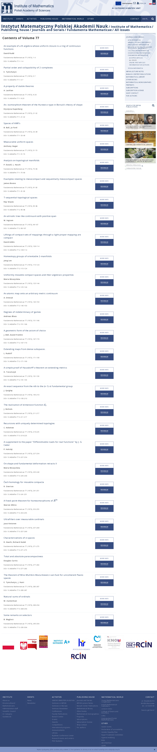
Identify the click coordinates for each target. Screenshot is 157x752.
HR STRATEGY (106, 743)
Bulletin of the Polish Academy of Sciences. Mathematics (140, 47)
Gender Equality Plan (109, 732)
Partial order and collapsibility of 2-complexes (28, 67)
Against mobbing (108, 738)
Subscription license (135, 90)
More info (104, 48)
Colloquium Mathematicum (138, 51)
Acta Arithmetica (134, 40)
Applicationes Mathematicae (138, 45)
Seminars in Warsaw (59, 706)
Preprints (130, 85)
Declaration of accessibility (112, 729)
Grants (54, 719)
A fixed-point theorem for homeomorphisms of (31, 500)
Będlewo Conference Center (63, 736)
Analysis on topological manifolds (21, 160)
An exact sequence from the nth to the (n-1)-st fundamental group (38, 386)
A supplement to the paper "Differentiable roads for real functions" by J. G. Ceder (43, 443)
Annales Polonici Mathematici (139, 42)
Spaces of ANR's (12, 123)
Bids (103, 740)
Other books (131, 80)
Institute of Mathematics (131, 26)
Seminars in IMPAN (59, 703)
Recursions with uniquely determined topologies (29, 423)
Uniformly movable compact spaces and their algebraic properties (39, 274)
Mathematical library (135, 77)
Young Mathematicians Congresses (110, 701)
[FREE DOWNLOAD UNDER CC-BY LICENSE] (104, 53)
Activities (32, 19)
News (29, 700)
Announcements (58, 730)
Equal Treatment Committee (112, 735)
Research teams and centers (63, 738)
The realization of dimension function (25, 404)
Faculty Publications (59, 714)
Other (90, 19)
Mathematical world (73, 19)
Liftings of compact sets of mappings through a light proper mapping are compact (42, 236)
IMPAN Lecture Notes (135, 71)
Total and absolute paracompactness (23, 556)
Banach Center (57, 717)
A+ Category (7, 714)
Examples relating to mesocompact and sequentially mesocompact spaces (43, 179)
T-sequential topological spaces (20, 197)
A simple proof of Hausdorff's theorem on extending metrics (35, 367)
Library (55, 733)
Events (19, 19)
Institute (8, 19)
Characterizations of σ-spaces (19, 537)
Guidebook (7, 717)
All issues (122, 30)
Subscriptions (132, 88)
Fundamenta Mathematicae (89, 30)
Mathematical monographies (138, 82)
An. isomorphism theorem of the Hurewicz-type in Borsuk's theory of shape (43, 104)
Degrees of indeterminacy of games (22, 312)
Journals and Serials (48, 30)
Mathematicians (9, 706)
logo (27, 8)
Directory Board (9, 703)
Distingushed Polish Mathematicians (109, 719)
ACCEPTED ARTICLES (136, 58)
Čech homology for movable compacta (24, 482)
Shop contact (132, 93)
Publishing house (49, 19)
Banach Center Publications (138, 74)
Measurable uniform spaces (18, 141)
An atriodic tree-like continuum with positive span (30, 216)
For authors (131, 96)
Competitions (57, 725)
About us (6, 700)
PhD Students (57, 741)
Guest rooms (106, 727)
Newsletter (31, 703)
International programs (61, 727)
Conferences (57, 711)
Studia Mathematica (135, 68)
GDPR (103, 746)
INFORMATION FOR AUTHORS (139, 65)
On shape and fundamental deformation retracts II (30, 463)
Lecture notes (106, 709)
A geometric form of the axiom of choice (25, 330)
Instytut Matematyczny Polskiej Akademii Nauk (54, 26)
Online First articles (137, 62)
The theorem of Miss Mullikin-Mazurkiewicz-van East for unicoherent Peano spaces (43, 576)
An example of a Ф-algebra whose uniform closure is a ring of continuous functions (42, 47)
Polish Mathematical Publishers (109, 705)
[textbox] (45, 405)
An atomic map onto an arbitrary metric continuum (31, 293)
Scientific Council (9, 711)
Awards (55, 722)
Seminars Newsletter (60, 708)
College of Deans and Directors (109, 712)
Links (103, 716)
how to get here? (148, 710)
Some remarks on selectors (18, 615)
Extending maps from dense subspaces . (25, 349)
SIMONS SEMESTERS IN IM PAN (63, 700)
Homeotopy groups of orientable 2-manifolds (28, 256)
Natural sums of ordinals (17, 596)
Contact (150, 697)
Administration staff (10, 708)
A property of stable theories (19, 86)
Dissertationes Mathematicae (139, 53)
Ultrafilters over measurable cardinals (24, 519)
